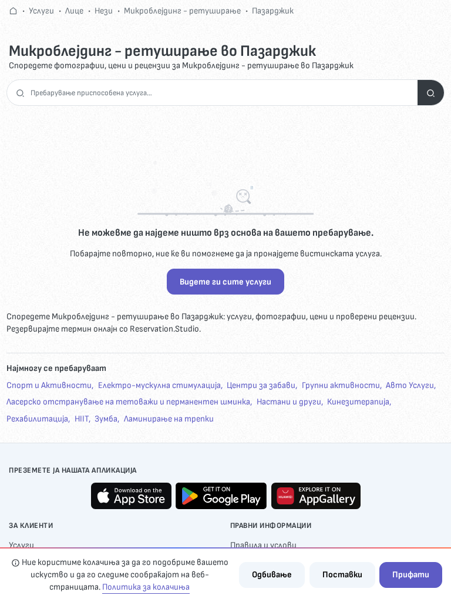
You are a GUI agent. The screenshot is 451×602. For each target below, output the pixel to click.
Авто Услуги (410, 385)
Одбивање (272, 574)
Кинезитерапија (358, 401)
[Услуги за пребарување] (431, 92)
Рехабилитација (37, 418)
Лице (74, 10)
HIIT (82, 418)
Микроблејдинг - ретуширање (182, 10)
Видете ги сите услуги (225, 281)
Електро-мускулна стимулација (159, 385)
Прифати (410, 574)
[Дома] (13, 11)
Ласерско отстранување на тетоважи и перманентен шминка (128, 401)
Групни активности (341, 385)
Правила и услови (263, 545)
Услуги (41, 10)
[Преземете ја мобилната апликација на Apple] (131, 496)
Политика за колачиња (146, 587)
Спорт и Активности (49, 385)
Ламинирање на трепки (169, 418)
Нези (104, 10)
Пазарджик (273, 10)
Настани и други (289, 401)
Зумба (106, 418)
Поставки (342, 574)
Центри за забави (261, 385)
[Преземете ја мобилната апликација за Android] (221, 496)
